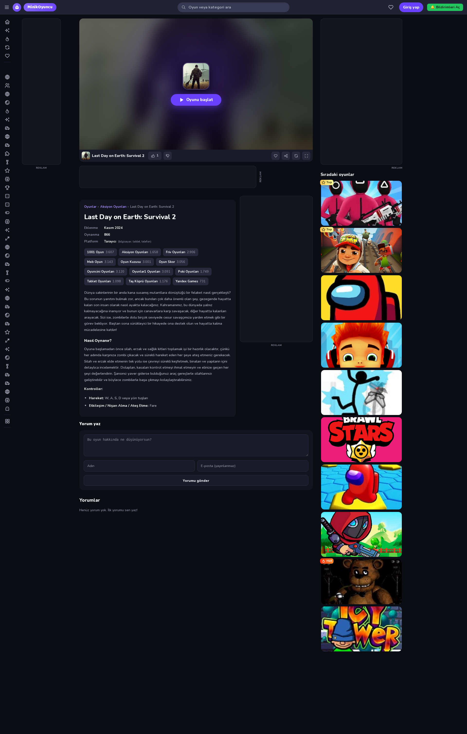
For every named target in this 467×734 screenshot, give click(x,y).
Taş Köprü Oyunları (148, 281)
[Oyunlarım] (390, 7)
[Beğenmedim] (167, 156)
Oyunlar (90, 207)
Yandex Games (191, 281)
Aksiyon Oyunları (113, 207)
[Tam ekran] (306, 156)
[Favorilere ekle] (275, 156)
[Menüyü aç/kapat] (7, 7)
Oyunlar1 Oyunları (151, 271)
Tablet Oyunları (104, 281)
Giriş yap (411, 7)
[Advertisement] (41, 91)
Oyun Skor (172, 262)
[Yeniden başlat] (296, 156)
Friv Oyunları (180, 252)
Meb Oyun (100, 262)
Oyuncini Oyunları (105, 271)
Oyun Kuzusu (136, 262)
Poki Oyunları (193, 271)
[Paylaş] (286, 156)
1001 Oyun (100, 252)
